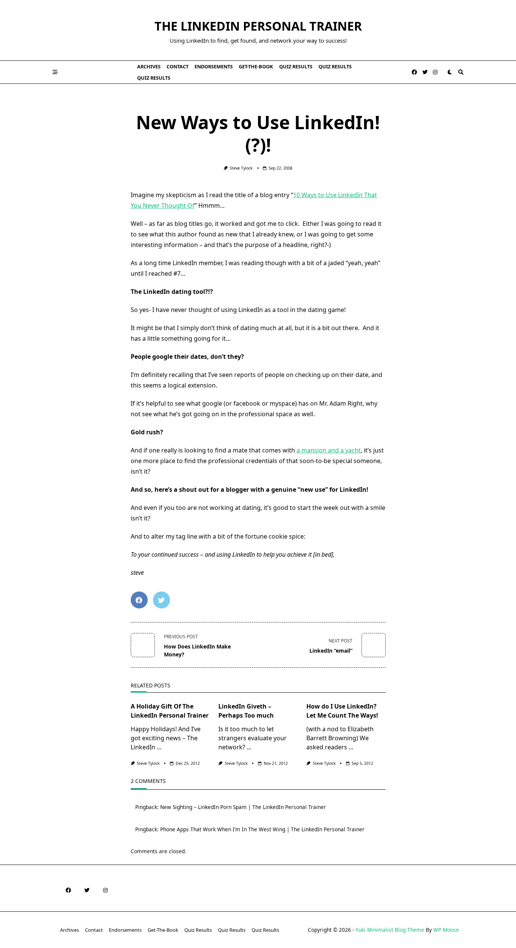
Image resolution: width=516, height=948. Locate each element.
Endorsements (214, 66)
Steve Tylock (241, 168)
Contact (177, 66)
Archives (149, 66)
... (159, 747)
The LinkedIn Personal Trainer (258, 26)
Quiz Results (295, 66)
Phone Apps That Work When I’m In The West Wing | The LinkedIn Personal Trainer (262, 829)
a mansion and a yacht (329, 450)
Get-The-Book (256, 66)
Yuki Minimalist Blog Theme (389, 929)
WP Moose (446, 929)
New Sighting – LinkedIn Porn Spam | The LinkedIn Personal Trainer (243, 807)
